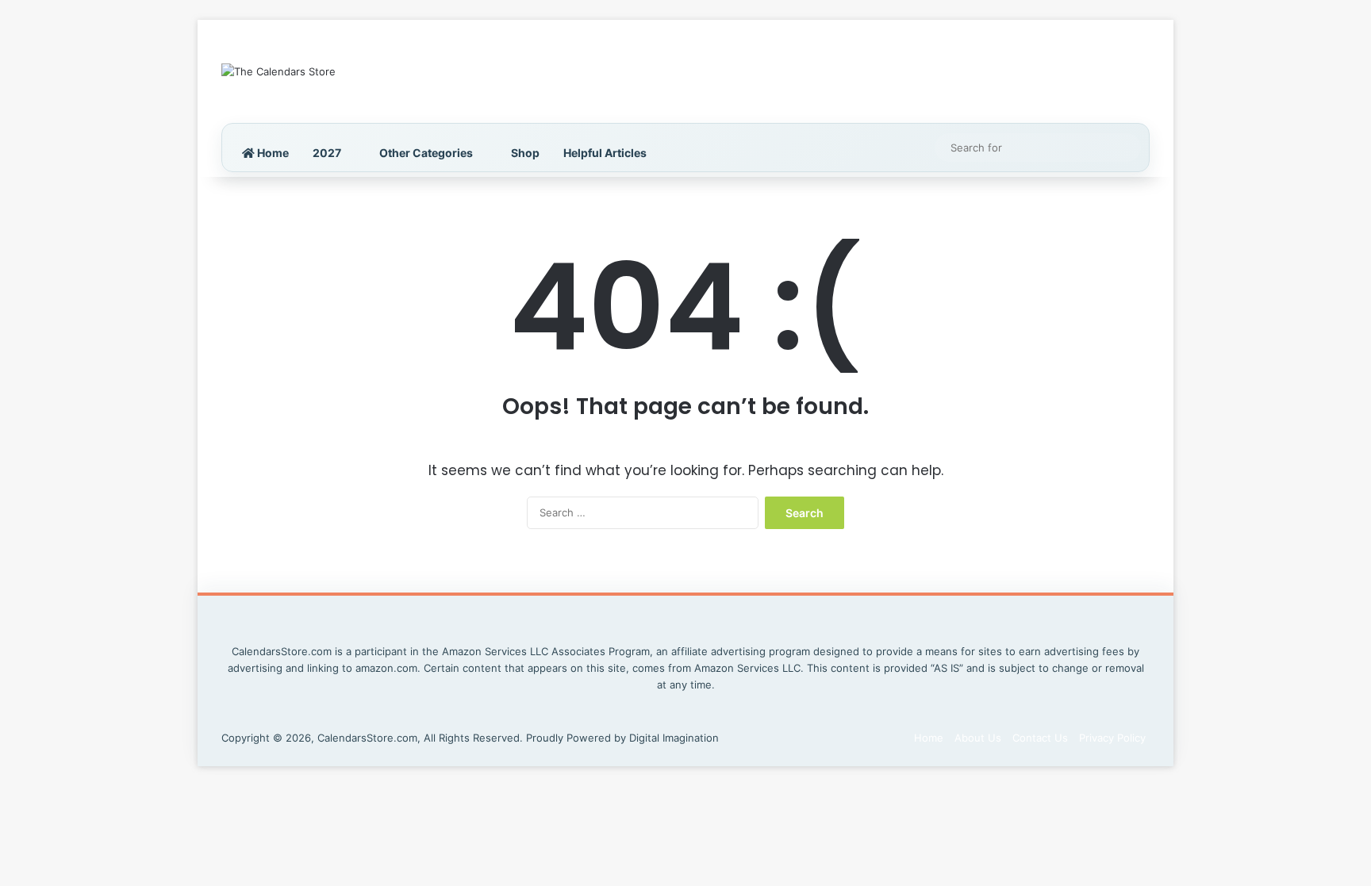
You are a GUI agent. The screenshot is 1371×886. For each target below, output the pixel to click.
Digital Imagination (674, 737)
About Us (977, 737)
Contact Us (1040, 737)
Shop (525, 152)
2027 (327, 152)
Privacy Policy (1112, 737)
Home (272, 152)
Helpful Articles (605, 152)
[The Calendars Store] (278, 71)
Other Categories (426, 152)
